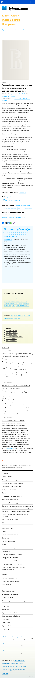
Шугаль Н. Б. (5, 100)
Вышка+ (4, 545)
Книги (5, 15)
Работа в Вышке (7, 523)
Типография (5, 619)
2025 (21, 316)
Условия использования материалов (12, 663)
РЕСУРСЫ (5, 606)
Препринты (9, 24)
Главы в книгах (11, 20)
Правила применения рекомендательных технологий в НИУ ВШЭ (13, 670)
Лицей (4, 531)
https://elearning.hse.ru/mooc (11, 651)
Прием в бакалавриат (8, 541)
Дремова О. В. (14, 96)
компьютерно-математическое (13, 303)
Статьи (15, 15)
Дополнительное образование (12, 554)
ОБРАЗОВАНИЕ (7, 528)
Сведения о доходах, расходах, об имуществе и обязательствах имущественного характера (17, 507)
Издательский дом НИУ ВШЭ (17, 94)
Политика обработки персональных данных (14, 666)
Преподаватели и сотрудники (11, 486)
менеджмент (7, 305)
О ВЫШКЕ (5, 473)
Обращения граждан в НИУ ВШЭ (12, 496)
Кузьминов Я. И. (18, 98)
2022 (5, 318)
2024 (25, 316)
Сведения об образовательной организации (16, 511)
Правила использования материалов (11, 33)
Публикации (17, 8)
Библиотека (5, 609)
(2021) (13, 217)
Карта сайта (5, 673)
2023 (28, 316)
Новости (5, 347)
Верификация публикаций (9, 30)
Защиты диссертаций (8, 591)
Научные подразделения (9, 578)
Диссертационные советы (10, 588)
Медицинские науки (11, 334)
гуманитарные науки (10, 302)
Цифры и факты (7, 476)
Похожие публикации (17, 229)
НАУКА (4, 575)
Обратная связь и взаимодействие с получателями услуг (13, 568)
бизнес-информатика (10, 296)
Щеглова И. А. (5, 96)
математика (26, 303)
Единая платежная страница (11, 519)
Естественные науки (12, 332)
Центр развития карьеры (10, 558)
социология (19, 305)
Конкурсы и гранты (8, 598)
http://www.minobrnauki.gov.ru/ (12, 637)
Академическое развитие (10, 594)
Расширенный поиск (22, 30)
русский (9, 197)
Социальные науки (11, 338)
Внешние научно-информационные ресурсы (16, 601)
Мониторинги (6, 584)
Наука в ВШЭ (24, 33)
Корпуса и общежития (9, 490)
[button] (4, 233)
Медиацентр (6, 622)
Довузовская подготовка (10, 535)
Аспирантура (6, 551)
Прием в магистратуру (9, 548)
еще (19, 318)
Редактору (30, 676)
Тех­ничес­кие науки (11, 340)
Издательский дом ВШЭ (9, 613)
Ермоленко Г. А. (8, 239)
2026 (18, 316)
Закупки (4, 493)
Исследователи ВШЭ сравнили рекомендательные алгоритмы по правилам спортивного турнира (14, 423)
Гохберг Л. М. (26, 98)
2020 (11, 318)
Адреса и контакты (19, 660)
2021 (8, 318)
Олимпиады (5, 538)
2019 (15, 318)
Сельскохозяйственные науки (14, 336)
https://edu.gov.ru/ (8, 644)
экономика (26, 305)
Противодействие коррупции (11, 503)
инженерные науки (21, 302)
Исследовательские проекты (11, 581)
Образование (22, 193)
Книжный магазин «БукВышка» (11, 616)
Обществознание (10, 237)
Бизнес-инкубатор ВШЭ (9, 561)
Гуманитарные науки (11, 330)
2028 (12, 316)
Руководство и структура (10, 480)
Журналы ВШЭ (6, 626)
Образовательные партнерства (12, 564)
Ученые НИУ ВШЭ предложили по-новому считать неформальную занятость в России (17, 356)
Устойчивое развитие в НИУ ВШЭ (12, 483)
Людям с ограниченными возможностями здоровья (15, 515)
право (13, 305)
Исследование (11, 448)
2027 (15, 316)
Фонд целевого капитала (10, 499)
